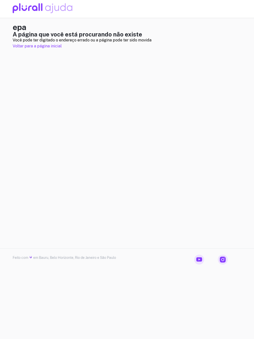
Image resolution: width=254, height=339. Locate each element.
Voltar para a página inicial (37, 46)
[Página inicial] (42, 11)
